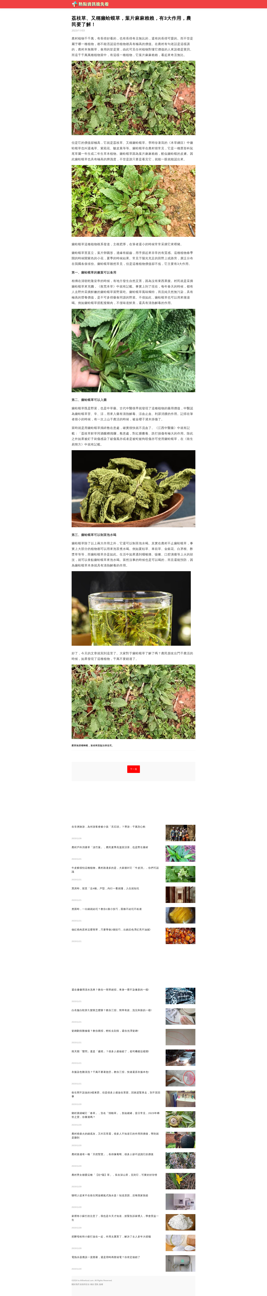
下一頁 (133, 769)
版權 (101, 1284)
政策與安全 (85, 1284)
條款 (92, 1284)
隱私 (97, 1284)
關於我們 (75, 1284)
